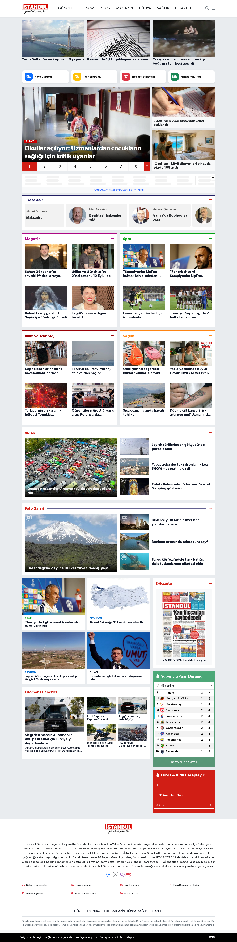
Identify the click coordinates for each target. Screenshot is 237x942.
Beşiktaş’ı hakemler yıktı (64, 217)
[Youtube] (128, 874)
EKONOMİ (86, 8)
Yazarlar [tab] (35, 200)
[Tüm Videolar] (210, 433)
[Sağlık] (210, 336)
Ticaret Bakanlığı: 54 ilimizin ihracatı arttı (116, 622)
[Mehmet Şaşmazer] (99, 215)
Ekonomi (96, 618)
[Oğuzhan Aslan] (162, 215)
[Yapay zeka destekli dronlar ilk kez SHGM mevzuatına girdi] (134, 466)
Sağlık (128, 336)
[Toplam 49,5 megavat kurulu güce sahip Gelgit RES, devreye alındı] (53, 650)
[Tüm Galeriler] (210, 508)
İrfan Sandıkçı (56, 209)
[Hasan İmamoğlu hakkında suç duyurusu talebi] (118, 650)
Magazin (33, 239)
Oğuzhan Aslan (184, 209)
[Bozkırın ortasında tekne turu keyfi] (134, 541)
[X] (115, 874)
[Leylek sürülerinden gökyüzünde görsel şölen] (134, 446)
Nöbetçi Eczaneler (36, 885)
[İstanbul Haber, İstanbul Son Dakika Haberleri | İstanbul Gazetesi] (35, 9)
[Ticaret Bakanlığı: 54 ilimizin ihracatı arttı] (118, 596)
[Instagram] (122, 874)
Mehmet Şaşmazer (123, 209)
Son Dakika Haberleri (86, 893)
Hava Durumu (83, 885)
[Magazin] (112, 238)
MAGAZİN (124, 8)
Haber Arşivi (131, 893)
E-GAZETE (183, 8)
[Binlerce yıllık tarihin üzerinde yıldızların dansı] (134, 522)
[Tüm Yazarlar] (210, 200)
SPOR (105, 8)
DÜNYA (145, 8)
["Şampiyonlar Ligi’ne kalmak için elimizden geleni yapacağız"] (53, 596)
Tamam (212, 937)
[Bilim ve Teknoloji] (112, 336)
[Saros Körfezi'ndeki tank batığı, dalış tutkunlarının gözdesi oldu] (134, 561)
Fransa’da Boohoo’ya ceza (128, 217)
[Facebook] (109, 874)
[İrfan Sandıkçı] (36, 215)
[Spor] (210, 238)
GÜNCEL (65, 8)
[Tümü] (210, 583)
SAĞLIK (163, 8)
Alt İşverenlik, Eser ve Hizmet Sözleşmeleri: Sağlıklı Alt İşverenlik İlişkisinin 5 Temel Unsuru (191, 218)
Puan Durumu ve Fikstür (186, 885)
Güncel (95, 672)
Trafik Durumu (131, 885)
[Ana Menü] (213, 8)
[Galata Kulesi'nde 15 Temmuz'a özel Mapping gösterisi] (134, 486)
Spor (127, 239)
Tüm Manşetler (34, 893)
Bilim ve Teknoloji (40, 336)
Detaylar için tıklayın (184, 762)
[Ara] (207, 8)
